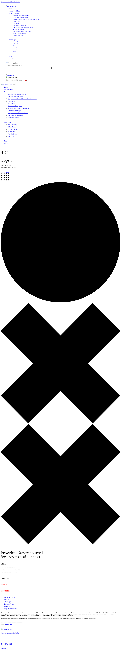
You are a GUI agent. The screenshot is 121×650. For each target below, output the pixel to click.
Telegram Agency (9, 624)
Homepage (5, 172)
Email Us (4, 585)
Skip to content (6, 2)
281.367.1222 (5, 591)
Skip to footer (15, 2)
